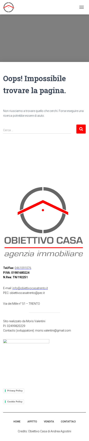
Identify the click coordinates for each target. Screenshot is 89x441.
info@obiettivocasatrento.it (30, 288)
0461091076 (23, 268)
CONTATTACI (68, 421)
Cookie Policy (14, 401)
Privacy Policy (15, 390)
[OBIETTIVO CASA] (10, 7)
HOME (16, 421)
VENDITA (49, 421)
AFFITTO (32, 421)
